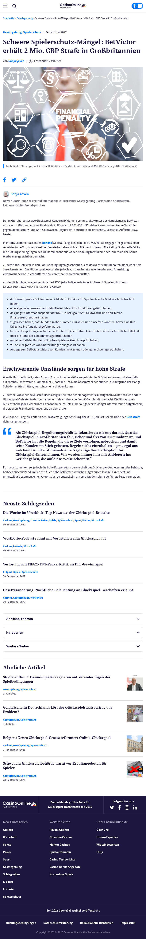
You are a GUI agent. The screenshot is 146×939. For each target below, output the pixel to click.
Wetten (86, 520)
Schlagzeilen (11, 874)
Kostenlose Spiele (61, 874)
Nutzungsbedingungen (21, 923)
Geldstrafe (133, 417)
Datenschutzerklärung (58, 923)
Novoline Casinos (61, 837)
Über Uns (102, 830)
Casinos (7, 520)
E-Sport (7, 572)
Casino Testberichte (62, 859)
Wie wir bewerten (107, 845)
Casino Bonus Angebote (65, 867)
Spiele (52, 520)
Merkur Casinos (60, 845)
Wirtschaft (98, 520)
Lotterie (35, 520)
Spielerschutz (32, 32)
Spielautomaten (60, 852)
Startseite (8, 18)
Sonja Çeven (16, 61)
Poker (44, 520)
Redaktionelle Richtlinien (96, 923)
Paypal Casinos (59, 830)
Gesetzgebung (25, 18)
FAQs (99, 852)
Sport (78, 520)
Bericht (47, 243)
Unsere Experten (107, 837)
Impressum (128, 923)
